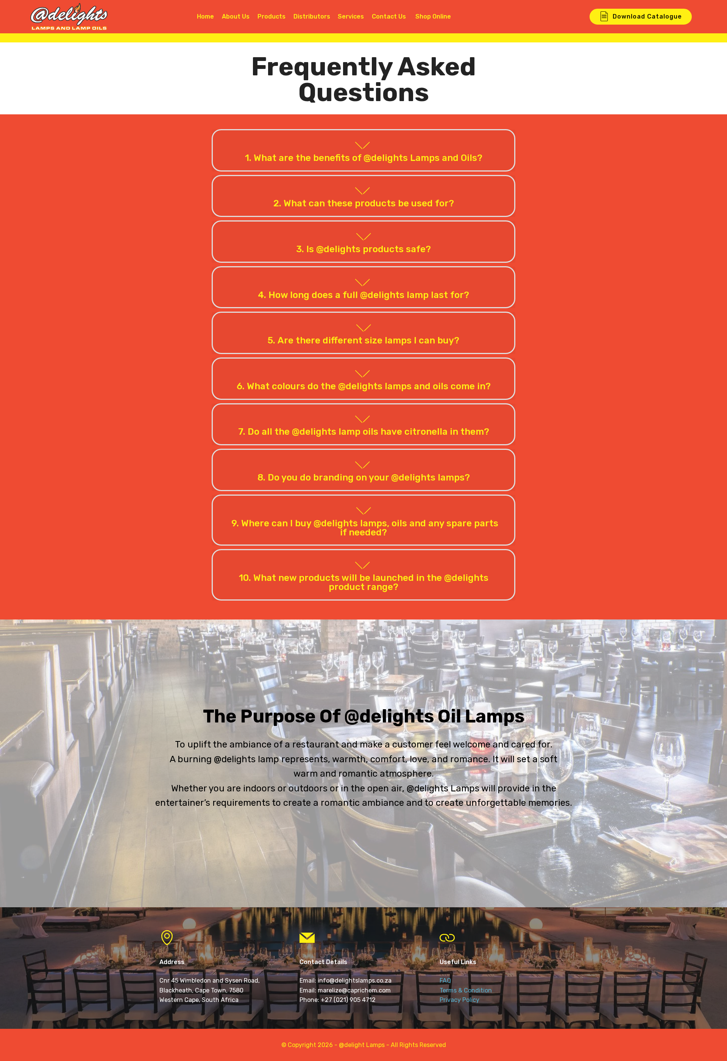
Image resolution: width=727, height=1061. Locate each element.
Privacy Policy (459, 999)
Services (351, 16)
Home (204, 16)
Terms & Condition (466, 990)
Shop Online (438, 16)
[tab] (364, 151)
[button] (364, 150)
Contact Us (389, 16)
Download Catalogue (647, 16)
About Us (236, 16)
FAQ (445, 980)
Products (271, 16)
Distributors (311, 16)
